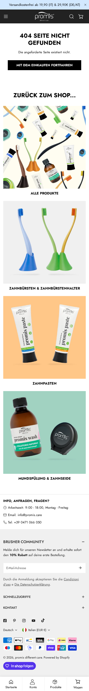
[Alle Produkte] (44, 147)
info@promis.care (30, 515)
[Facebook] (5, 620)
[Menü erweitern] (5, 16)
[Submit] (80, 568)
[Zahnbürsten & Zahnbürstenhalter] (44, 242)
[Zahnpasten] (44, 337)
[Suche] (71, 16)
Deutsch (8, 630)
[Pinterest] (14, 620)
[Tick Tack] (43, 620)
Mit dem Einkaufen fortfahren (44, 65)
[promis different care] (44, 16)
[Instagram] (24, 620)
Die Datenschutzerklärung (32, 584)
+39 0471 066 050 (27, 522)
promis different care (28, 657)
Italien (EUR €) (37, 630)
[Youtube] (33, 620)
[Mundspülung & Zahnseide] (44, 432)
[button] (81, 16)
